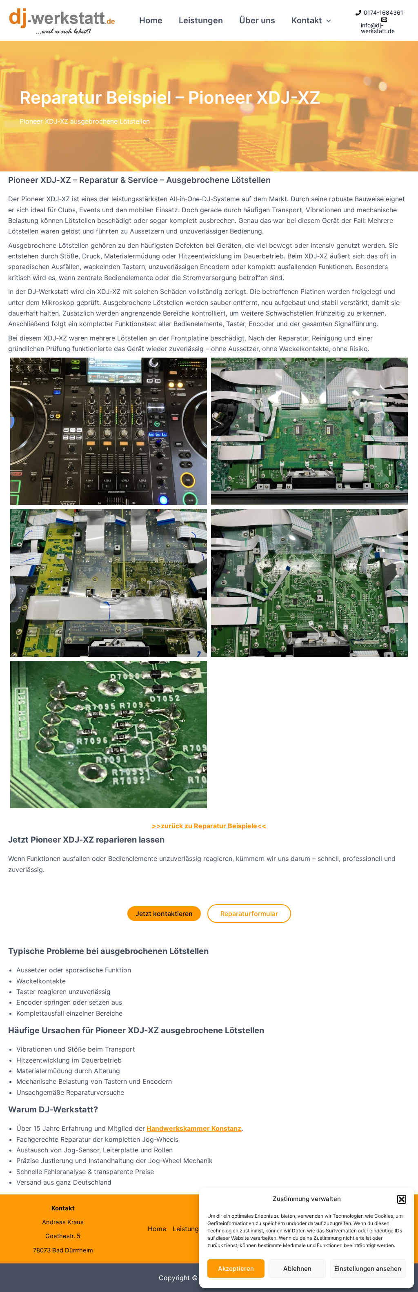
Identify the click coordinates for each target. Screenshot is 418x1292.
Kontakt (306, 20)
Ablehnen (297, 1268)
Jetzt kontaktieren (164, 914)
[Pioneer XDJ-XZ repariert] (108, 431)
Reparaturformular (249, 914)
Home (150, 20)
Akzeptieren (236, 1268)
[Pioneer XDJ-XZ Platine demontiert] (309, 583)
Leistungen (201, 20)
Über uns (257, 20)
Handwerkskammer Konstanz (194, 1128)
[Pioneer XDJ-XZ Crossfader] (108, 583)
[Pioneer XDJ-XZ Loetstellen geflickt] (108, 735)
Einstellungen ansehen (367, 1268)
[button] (402, 1199)
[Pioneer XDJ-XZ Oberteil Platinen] (309, 431)
